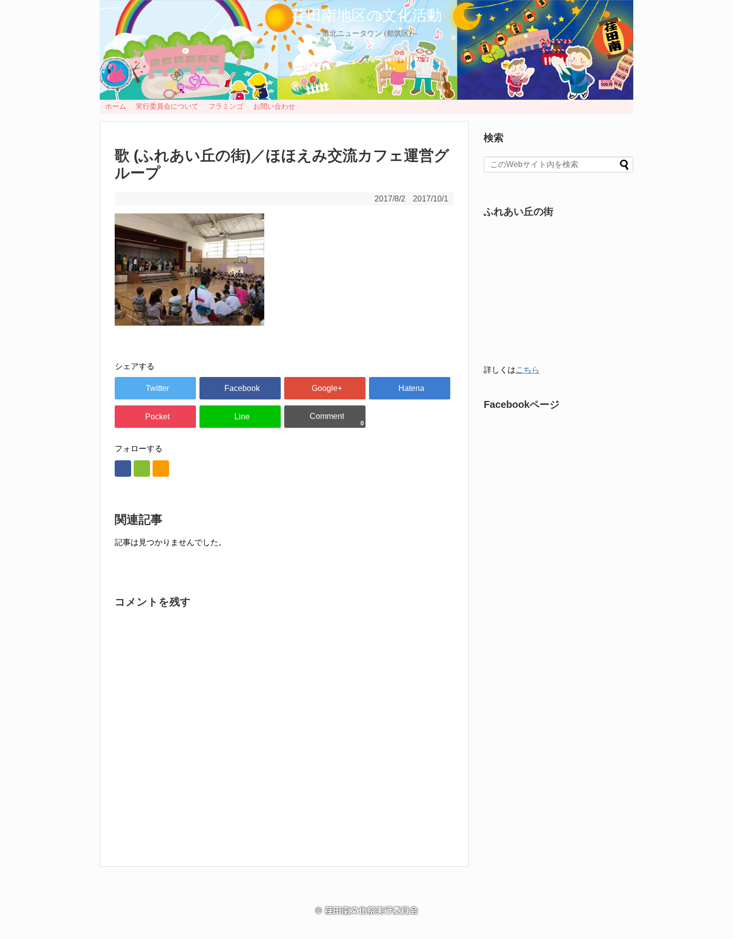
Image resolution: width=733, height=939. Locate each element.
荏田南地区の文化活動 (367, 15)
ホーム (115, 106)
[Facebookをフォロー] (123, 468)
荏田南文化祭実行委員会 (371, 910)
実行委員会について (167, 106)
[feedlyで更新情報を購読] (142, 468)
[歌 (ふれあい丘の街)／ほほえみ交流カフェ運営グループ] (409, 388)
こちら (528, 370)
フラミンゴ (225, 106)
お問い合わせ (274, 106)
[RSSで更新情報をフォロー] (161, 468)
